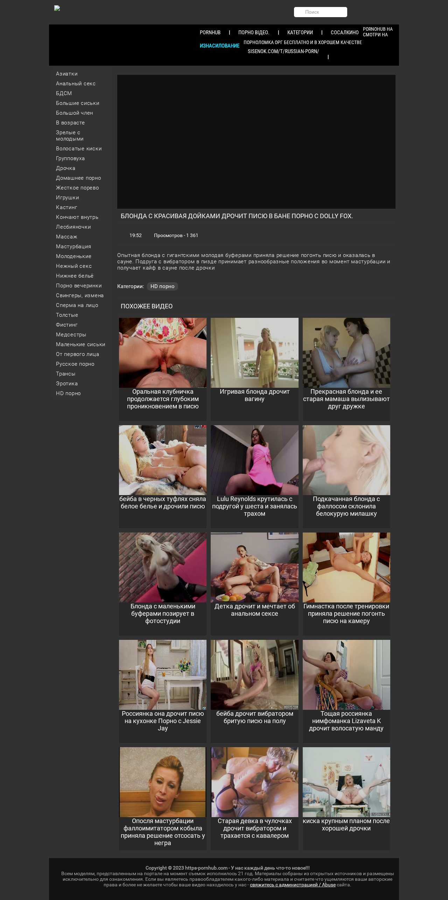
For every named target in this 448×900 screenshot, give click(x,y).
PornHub (210, 32)
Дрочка (66, 168)
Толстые (67, 315)
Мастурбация (73, 246)
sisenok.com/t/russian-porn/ (283, 51)
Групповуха (70, 158)
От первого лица (77, 354)
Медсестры (71, 334)
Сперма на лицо (77, 305)
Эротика (67, 383)
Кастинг (66, 207)
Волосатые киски (79, 148)
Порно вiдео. (254, 32)
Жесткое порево (77, 188)
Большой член (74, 113)
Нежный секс (74, 266)
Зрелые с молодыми (70, 135)
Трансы (66, 374)
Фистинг (66, 325)
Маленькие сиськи (80, 344)
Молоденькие (73, 256)
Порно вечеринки (79, 286)
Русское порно (75, 364)
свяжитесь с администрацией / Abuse (293, 884)
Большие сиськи (77, 103)
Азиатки (66, 74)
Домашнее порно (78, 178)
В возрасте (70, 123)
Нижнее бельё (75, 276)
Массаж (67, 237)
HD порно (68, 393)
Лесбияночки (73, 227)
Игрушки (67, 197)
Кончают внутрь (77, 217)
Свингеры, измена (80, 295)
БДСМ (64, 93)
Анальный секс (76, 83)
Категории (300, 32)
